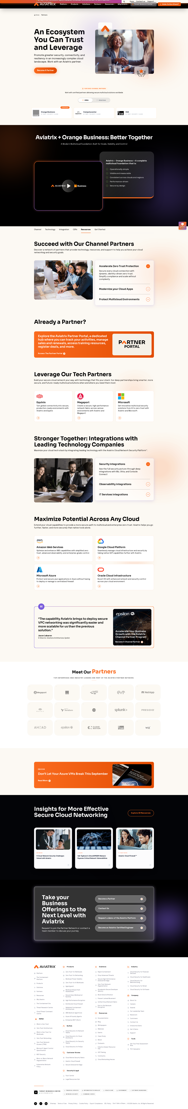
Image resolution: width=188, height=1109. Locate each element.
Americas (102, 100)
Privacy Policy (72, 1103)
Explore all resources (141, 813)
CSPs (75, 229)
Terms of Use (62, 1103)
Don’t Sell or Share (119, 1103)
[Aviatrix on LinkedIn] (46, 1103)
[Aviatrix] (45, 7)
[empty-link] (94, 344)
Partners (97, 7)
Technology (50, 229)
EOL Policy (107, 1103)
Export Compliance (96, 1103)
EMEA (87, 100)
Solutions (86, 7)
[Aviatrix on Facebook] (35, 1103)
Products (74, 7)
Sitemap (53, 1103)
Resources (109, 7)
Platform (63, 7)
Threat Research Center (50, 1091)
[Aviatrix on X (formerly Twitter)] (40, 1103)
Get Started (100, 229)
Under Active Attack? (170, 7)
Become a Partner (45, 70)
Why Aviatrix (122, 7)
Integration (64, 229)
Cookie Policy (83, 1103)
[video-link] (68, 186)
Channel (37, 229)
